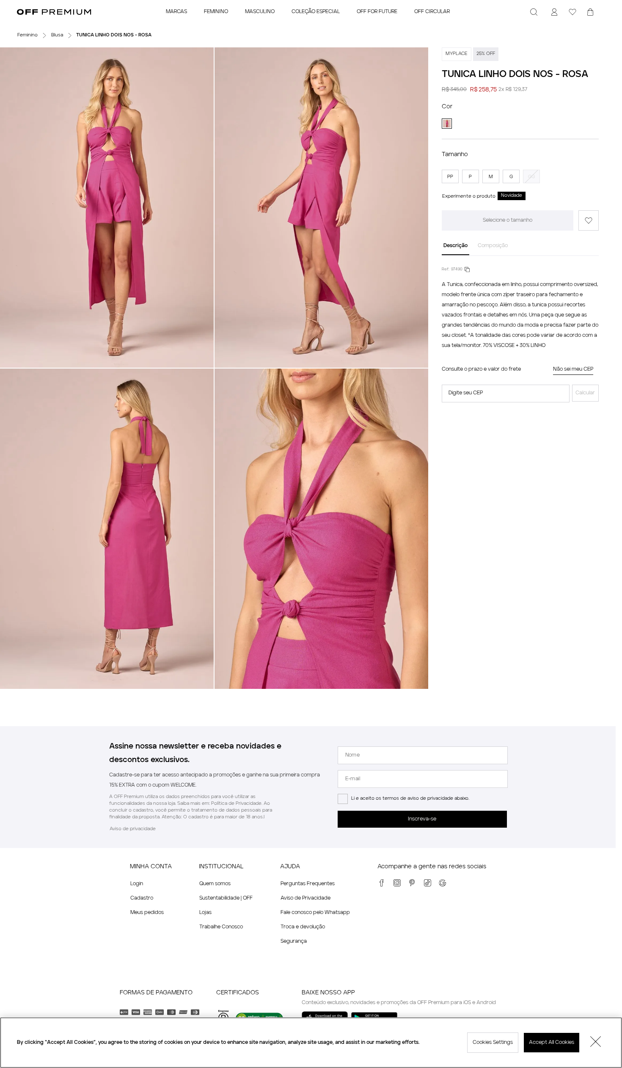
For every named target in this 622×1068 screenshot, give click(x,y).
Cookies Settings (493, 1042)
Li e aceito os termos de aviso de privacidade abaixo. (410, 798)
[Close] (595, 1042)
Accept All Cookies (551, 1042)
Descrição (455, 245)
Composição (493, 245)
